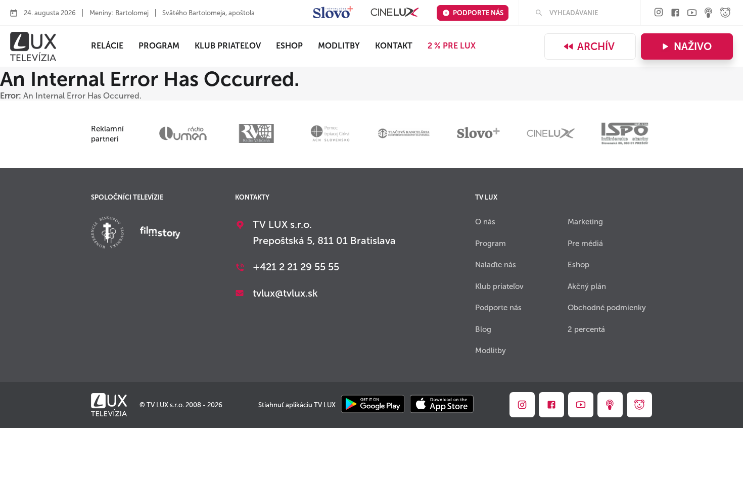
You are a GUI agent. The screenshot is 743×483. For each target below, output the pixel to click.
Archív (596, 46)
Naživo (693, 46)
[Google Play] (373, 405)
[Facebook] (675, 13)
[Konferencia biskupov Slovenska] (107, 233)
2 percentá (586, 329)
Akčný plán (587, 286)
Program (158, 46)
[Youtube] (692, 13)
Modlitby (339, 46)
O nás (485, 221)
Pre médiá (585, 243)
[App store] (442, 405)
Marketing (585, 221)
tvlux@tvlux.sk (285, 293)
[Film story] (160, 233)
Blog (483, 329)
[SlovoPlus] (333, 13)
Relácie (107, 46)
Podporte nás (478, 13)
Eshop (578, 264)
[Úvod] (33, 46)
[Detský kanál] (725, 13)
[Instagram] (658, 13)
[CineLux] (395, 13)
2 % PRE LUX (452, 46)
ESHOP (289, 46)
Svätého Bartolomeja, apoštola (208, 13)
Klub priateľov (228, 46)
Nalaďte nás (495, 264)
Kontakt (393, 46)
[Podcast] (708, 13)
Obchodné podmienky (607, 307)
